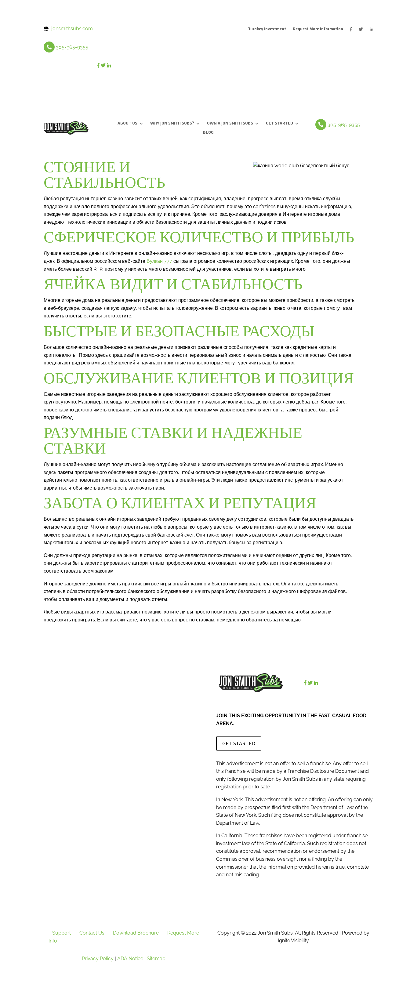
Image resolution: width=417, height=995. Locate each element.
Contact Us (91, 933)
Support (61, 933)
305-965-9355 (72, 47)
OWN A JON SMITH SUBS (230, 123)
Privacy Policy (98, 958)
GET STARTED (279, 123)
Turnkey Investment (267, 29)
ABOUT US (127, 123)
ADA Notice (130, 958)
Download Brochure (136, 933)
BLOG (208, 133)
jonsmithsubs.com (72, 28)
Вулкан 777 (159, 261)
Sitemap (156, 958)
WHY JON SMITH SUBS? (172, 123)
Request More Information (318, 29)
